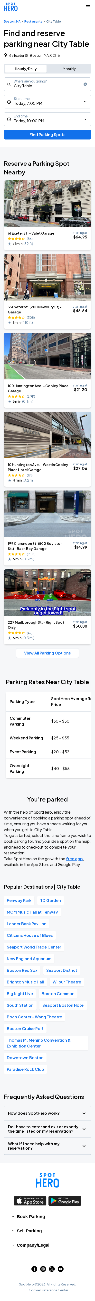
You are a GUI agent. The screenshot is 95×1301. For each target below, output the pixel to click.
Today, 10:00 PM (29, 120)
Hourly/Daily (26, 68)
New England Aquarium (29, 958)
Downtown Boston (25, 1057)
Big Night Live (20, 993)
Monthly (69, 68)
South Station (20, 1005)
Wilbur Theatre (67, 981)
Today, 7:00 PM (28, 103)
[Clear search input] (85, 84)
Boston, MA (12, 21)
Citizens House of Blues (30, 935)
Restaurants (33, 21)
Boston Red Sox (22, 970)
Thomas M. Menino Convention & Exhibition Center (39, 1043)
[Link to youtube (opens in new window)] (61, 1270)
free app (74, 858)
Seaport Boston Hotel (63, 1005)
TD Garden (50, 900)
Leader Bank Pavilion (27, 923)
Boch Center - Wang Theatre (34, 1016)
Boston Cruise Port (25, 1028)
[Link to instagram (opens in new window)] (43, 1270)
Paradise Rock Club (25, 1069)
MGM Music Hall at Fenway (32, 912)
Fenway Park (19, 900)
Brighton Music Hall (25, 981)
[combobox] (47, 84)
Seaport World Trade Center (34, 946)
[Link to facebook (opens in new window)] (34, 1270)
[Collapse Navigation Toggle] (88, 7)
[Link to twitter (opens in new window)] (52, 1270)
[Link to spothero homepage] (47, 1180)
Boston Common (58, 993)
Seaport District (61, 970)
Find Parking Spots (47, 134)
